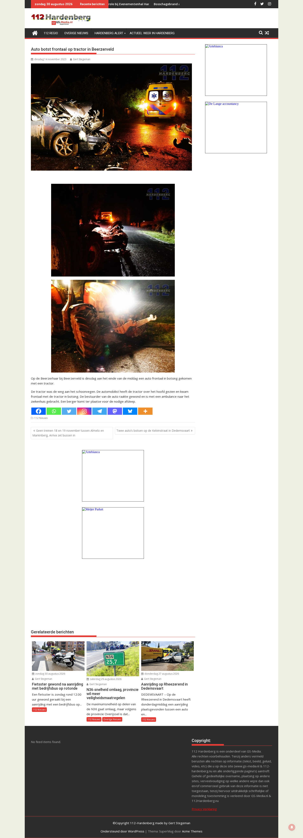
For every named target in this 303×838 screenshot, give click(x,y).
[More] (145, 411)
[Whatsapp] (54, 411)
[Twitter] (69, 411)
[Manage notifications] (292, 827)
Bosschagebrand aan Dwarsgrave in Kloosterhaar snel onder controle (163, 4)
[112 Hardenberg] (34, 32)
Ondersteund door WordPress (122, 831)
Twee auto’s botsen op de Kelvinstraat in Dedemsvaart (153, 430)
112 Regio (51, 33)
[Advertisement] (113, 593)
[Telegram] (99, 411)
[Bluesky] (130, 411)
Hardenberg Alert (109, 33)
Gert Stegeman (81, 59)
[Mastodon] (115, 411)
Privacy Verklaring (204, 809)
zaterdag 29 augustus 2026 (105, 679)
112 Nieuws (41, 418)
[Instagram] (84, 411)
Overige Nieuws (76, 33)
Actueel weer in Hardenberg (152, 33)
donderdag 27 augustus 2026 (161, 673)
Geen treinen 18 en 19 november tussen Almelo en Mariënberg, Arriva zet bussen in (68, 433)
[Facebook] (38, 411)
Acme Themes (192, 831)
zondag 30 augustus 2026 (50, 673)
